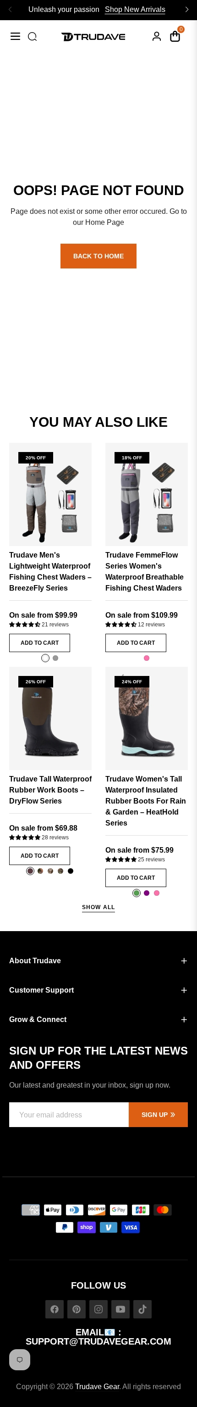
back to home (98, 256)
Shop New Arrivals (135, 9)
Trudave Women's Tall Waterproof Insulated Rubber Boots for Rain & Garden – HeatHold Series (145, 801)
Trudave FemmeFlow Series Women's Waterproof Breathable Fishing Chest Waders (144, 571)
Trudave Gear (97, 1386)
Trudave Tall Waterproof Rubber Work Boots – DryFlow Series (50, 790)
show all (98, 907)
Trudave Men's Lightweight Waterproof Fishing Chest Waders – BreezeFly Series (50, 571)
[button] (25, 624)
